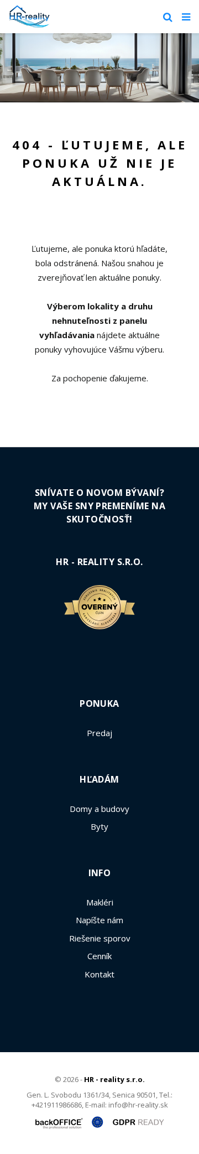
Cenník (99, 955)
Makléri (99, 902)
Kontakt (99, 974)
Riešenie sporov (99, 938)
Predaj (99, 732)
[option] (99, 67)
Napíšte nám (99, 919)
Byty (99, 826)
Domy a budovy (99, 808)
